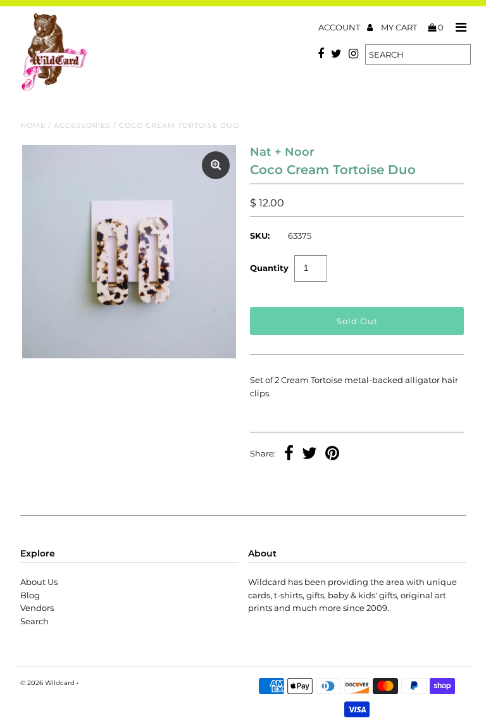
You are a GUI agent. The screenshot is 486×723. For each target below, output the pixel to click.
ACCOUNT (340, 27)
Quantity (269, 268)
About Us (39, 582)
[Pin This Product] (332, 454)
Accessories (82, 125)
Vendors (37, 608)
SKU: (260, 235)
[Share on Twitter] (309, 454)
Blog (30, 595)
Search (34, 621)
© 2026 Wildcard (47, 683)
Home (33, 125)
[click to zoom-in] (216, 165)
